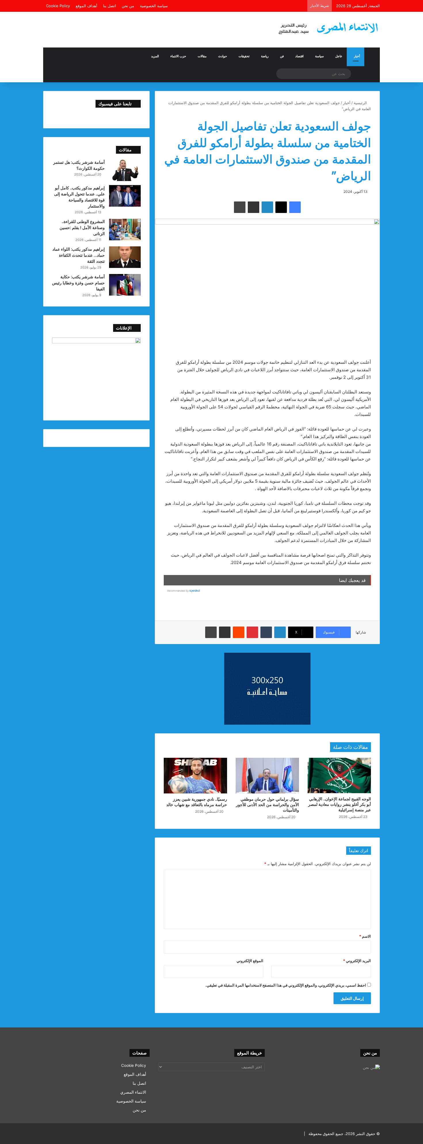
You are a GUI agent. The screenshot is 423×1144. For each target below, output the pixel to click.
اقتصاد (299, 56)
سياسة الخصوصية (154, 5)
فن (282, 56)
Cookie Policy (58, 5)
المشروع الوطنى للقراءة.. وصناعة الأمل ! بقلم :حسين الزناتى (82, 227)
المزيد (155, 56)
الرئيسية (361, 102)
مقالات (202, 56)
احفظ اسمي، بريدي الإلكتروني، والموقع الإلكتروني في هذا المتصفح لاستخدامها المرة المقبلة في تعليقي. (285, 985)
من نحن (128, 5)
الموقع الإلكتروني (250, 960)
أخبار (357, 56)
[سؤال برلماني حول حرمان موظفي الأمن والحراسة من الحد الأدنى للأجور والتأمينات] (267, 775)
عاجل (338, 56)
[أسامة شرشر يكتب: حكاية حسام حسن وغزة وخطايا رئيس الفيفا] (125, 285)
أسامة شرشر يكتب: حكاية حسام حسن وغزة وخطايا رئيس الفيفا (78, 283)
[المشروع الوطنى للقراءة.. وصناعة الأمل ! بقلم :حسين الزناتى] (125, 229)
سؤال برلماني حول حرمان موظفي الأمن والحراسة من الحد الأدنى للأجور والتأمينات (267, 804)
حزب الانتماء (178, 56)
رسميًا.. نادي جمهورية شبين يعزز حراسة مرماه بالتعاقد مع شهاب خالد (196, 801)
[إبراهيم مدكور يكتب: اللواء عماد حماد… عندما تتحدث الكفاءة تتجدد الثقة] (125, 257)
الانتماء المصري (133, 1092)
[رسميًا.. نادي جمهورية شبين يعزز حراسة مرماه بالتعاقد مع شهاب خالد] (195, 775)
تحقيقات (244, 56)
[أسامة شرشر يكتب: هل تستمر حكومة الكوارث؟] (125, 170)
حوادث (222, 56)
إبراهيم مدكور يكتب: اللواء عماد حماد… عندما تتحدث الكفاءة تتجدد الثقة (78, 255)
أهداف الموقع (86, 5)
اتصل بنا (109, 5)
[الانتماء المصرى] (326, 26)
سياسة (319, 56)
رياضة (264, 56)
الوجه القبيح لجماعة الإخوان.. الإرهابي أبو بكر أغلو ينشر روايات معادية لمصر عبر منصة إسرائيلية (339, 804)
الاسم (365, 936)
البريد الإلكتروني (357, 960)
